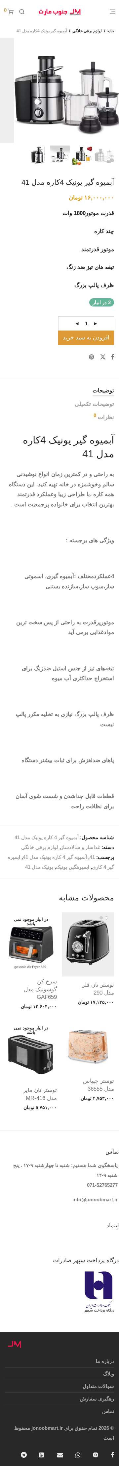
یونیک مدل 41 (39, 867)
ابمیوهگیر (79, 867)
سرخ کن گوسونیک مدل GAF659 (40, 989)
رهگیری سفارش (97, 1398)
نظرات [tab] (104, 416)
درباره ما (105, 1361)
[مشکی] (101, 918)
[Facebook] (112, 1454)
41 (92, 857)
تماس (108, 1411)
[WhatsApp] (77, 1454)
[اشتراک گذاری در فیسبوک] (112, 357)
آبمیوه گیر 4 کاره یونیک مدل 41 (55, 857)
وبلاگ (108, 1373)
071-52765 (98, 1185)
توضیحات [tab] (103, 390)
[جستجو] (21, 11)
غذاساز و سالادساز (80, 847)
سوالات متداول (98, 1386)
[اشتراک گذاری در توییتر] (103, 357)
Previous (112, 90)
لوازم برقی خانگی (87, 31)
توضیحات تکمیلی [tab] (94, 404)
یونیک (61, 867)
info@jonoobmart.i (94, 1199)
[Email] (60, 1454)
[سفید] (106, 918)
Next (4, 90)
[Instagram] (96, 1454)
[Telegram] (24, 1454)
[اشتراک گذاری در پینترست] (92, 357)
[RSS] (42, 1454)
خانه (110, 31)
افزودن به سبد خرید (86, 337)
